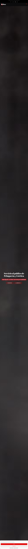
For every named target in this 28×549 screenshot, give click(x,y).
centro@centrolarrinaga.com (17, 0)
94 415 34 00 (12, 0)
